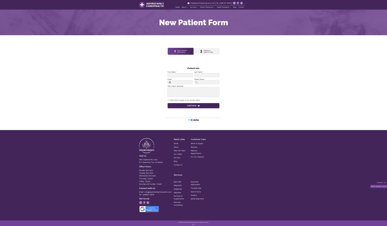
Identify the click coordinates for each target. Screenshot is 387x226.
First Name (172, 72)
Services (193, 7)
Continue (192, 106)
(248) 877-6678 (225, 3)
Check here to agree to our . (185, 100)
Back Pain (177, 182)
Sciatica (194, 195)
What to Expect (197, 143)
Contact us (381, 182)
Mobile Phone (199, 79)
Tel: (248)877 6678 (146, 195)
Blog (234, 7)
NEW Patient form (378, 186)
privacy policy (195, 100)
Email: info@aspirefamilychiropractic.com (155, 192)
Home (177, 7)
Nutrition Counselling (178, 203)
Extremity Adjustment (195, 183)
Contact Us (178, 165)
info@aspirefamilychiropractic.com (202, 3)
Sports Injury (196, 192)
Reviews (194, 147)
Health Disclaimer (223, 7)
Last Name (198, 72)
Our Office (178, 154)
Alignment (178, 185)
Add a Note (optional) (175, 86)
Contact (241, 7)
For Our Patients (197, 157)
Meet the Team (179, 151)
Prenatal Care (196, 188)
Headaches (178, 189)
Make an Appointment (196, 152)
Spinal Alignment (197, 199)
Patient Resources (206, 7)
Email (170, 79)
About (184, 7)
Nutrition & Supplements (179, 197)
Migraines (177, 192)
